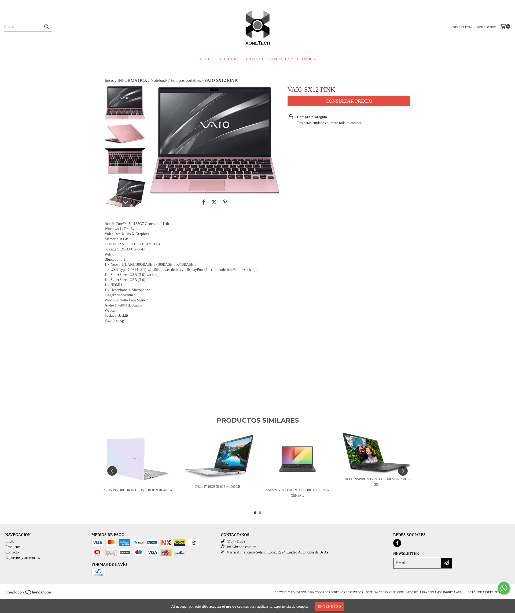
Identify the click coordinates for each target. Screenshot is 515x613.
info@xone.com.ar (241, 547)
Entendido (329, 606)
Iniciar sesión (486, 27)
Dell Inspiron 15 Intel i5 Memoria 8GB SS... (377, 481)
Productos (226, 59)
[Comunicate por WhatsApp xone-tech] (504, 588)
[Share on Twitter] (214, 202)
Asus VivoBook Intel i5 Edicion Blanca (137, 490)
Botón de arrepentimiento (489, 592)
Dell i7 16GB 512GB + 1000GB (217, 487)
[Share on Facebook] (204, 202)
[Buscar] (46, 27)
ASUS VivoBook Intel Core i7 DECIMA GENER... (297, 492)
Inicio (203, 59)
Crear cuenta (461, 27)
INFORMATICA (132, 80)
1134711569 (236, 542)
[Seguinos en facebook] (397, 543)
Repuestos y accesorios (293, 59)
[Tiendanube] (28, 594)
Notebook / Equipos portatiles (175, 80)
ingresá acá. (452, 592)
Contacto (253, 59)
